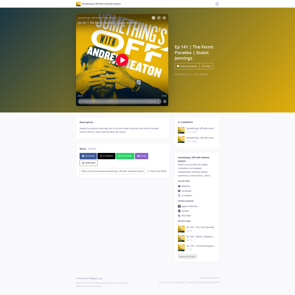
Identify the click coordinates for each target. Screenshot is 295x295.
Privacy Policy (178, 282)
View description (188, 66)
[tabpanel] (123, 130)
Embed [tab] (92, 148)
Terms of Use (164, 282)
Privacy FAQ (191, 282)
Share (208, 66)
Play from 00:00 (158, 171)
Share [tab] (83, 148)
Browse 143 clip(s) (187, 256)
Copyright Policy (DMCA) (208, 282)
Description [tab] (86, 122)
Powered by (82, 278)
